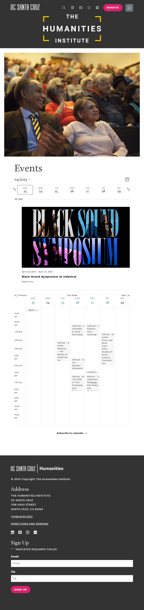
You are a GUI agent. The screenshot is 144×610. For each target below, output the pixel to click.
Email (16, 556)
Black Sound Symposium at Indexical (49, 277)
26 (77, 302)
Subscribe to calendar (70, 433)
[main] (72, 307)
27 (92, 302)
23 (33, 302)
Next (123, 295)
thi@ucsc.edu (21, 517)
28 (107, 302)
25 (62, 302)
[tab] (25, 189)
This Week (72, 295)
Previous (22, 295)
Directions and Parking (29, 524)
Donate (113, 7)
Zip (13, 572)
